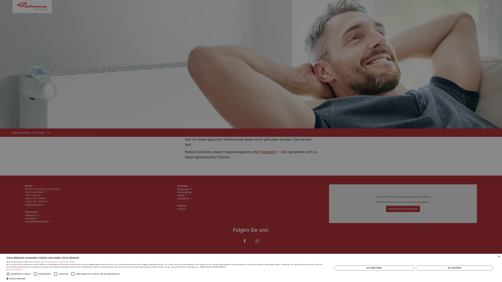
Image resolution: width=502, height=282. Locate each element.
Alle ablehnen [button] (454, 268)
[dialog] (251, 268)
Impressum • (64, 262)
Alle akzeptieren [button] (374, 268)
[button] (165, 278)
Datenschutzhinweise (15, 269)
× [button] (499, 257)
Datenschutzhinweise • (50, 262)
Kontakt (72, 262)
